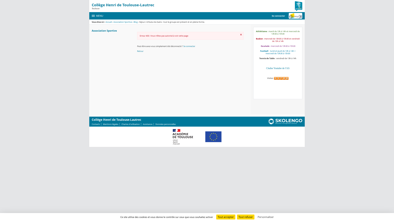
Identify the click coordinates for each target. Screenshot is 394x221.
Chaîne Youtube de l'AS (277, 68)
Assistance (147, 124)
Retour (140, 51)
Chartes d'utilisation (130, 124)
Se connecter (278, 15)
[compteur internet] (281, 78)
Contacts (96, 124)
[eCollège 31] (295, 15)
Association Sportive (122, 22)
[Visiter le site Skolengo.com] (285, 123)
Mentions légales (110, 124)
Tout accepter (226, 217)
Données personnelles (165, 124)
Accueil (109, 22)
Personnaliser (266, 217)
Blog (136, 22)
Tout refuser (246, 217)
